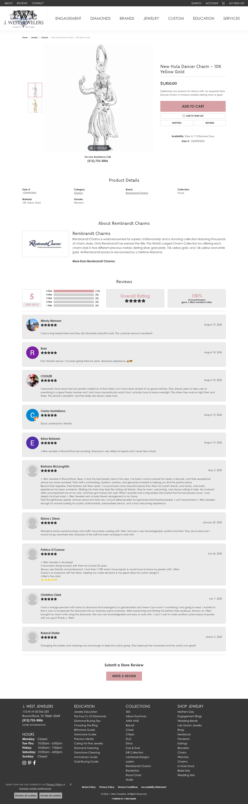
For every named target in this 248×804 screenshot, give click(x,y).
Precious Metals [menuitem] (84, 738)
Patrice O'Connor (53, 550)
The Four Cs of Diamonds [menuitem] (90, 716)
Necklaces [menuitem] (184, 734)
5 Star (49, 291)
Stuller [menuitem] (129, 779)
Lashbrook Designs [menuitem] (137, 757)
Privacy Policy (106, 787)
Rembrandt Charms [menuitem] (138, 766)
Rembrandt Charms (137, 193)
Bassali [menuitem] (130, 725)
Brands (127, 18)
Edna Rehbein (50, 438)
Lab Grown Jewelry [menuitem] (190, 725)
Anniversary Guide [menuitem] (85, 757)
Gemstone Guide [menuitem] (85, 734)
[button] (196, 3)
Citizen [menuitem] (130, 734)
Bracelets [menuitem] (183, 747)
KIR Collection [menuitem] (134, 752)
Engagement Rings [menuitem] (190, 716)
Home (24, 37)
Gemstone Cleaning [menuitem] (87, 752)
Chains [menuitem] (182, 752)
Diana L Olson (50, 518)
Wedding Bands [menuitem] (188, 720)
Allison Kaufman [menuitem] (136, 716)
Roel (44, 348)
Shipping (177, 123)
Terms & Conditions (128, 787)
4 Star (49, 294)
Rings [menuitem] (181, 729)
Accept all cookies (50, 795)
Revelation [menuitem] (132, 770)
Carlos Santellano (53, 411)
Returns (210, 123)
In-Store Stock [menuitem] (186, 766)
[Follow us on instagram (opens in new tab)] (24, 763)
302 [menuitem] (128, 711)
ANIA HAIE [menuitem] (132, 720)
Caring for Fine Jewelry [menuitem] (88, 743)
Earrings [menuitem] (182, 743)
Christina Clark (51, 595)
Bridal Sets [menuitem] (184, 770)
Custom (176, 18)
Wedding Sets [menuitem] (186, 775)
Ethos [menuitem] (129, 743)
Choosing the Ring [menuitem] (86, 725)
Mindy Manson (51, 321)
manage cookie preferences (35, 788)
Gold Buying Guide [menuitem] (86, 761)
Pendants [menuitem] (184, 738)
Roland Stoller (50, 633)
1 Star (49, 305)
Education (203, 18)
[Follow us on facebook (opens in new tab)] (34, 763)
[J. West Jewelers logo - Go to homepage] (24, 18)
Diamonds (100, 18)
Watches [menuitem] (183, 757)
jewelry (34, 37)
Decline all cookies (25, 795)
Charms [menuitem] (183, 761)
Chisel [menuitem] (129, 729)
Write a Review (124, 676)
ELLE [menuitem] (128, 738)
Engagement (68, 18)
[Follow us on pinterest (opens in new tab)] (29, 763)
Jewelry (151, 18)
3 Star (49, 298)
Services (231, 18)
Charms (44, 37)
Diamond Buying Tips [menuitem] (87, 720)
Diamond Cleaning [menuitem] (86, 747)
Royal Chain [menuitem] (133, 775)
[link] (8, 3)
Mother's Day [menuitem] (186, 711)
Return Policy (89, 787)
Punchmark (130, 799)
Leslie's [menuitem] (130, 761)
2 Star (49, 301)
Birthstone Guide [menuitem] (84, 729)
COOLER (46, 376)
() (97, 291)
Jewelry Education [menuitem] (85, 711)
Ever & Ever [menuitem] (133, 747)
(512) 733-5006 (98, 161)
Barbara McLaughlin (55, 466)
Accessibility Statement (153, 787)
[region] (98, 98)
